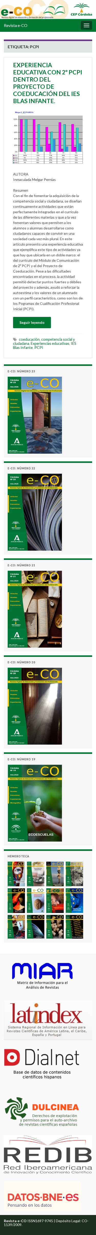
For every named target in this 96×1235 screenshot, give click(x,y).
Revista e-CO (15, 25)
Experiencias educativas (50, 343)
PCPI (38, 347)
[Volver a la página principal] (48, 9)
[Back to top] (84, 1223)
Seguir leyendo (32, 322)
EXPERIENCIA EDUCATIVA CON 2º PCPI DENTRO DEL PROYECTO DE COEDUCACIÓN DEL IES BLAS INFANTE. (47, 82)
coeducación (29, 339)
